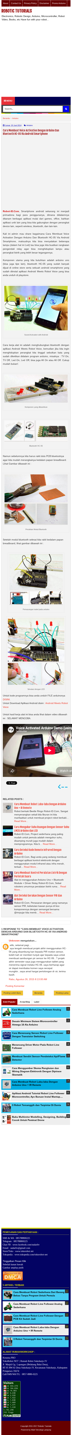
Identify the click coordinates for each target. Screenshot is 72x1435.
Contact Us (16, 3)
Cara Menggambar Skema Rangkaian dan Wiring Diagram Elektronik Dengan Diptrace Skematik (36, 1071)
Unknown (14, 940)
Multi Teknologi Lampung (41, 1430)
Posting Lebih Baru (12, 993)
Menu (9, 101)
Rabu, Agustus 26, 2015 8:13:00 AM (28, 979)
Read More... (21, 821)
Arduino (29, 125)
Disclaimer (44, 3)
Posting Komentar (15, 986)
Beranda (38, 993)
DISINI (6, 699)
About (5, 3)
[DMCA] (13, 1279)
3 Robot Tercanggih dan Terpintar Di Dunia (36, 1105)
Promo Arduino (59, 3)
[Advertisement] (36, 59)
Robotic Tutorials (16, 10)
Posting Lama (62, 993)
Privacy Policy (30, 3)
